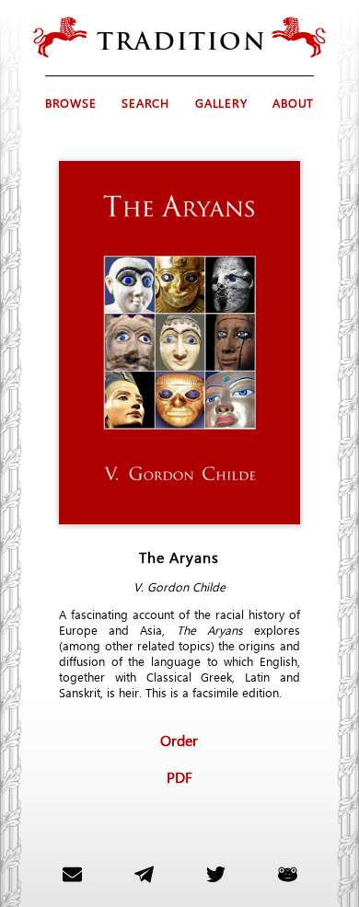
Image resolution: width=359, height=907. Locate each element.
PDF (179, 776)
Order (179, 739)
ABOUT (293, 102)
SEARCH (145, 102)
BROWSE (71, 102)
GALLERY (221, 102)
